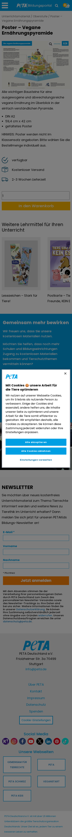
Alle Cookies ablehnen (36, 451)
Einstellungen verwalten (36, 459)
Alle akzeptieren (36, 442)
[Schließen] (65, 373)
